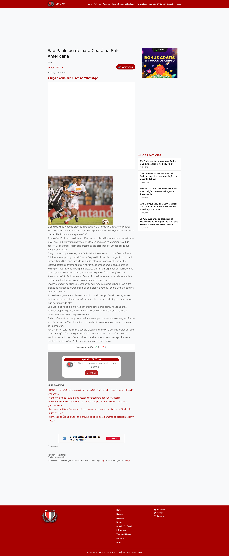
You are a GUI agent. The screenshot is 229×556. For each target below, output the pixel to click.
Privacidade (142, 4)
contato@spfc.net (127, 4)
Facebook (161, 509)
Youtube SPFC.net (157, 4)
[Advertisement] (114, 26)
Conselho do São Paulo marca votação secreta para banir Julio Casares (84, 397)
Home (89, 4)
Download (91, 373)
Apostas (106, 4)
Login (179, 4)
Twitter (160, 513)
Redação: (55, 67)
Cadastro (171, 4)
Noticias (97, 4)
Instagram (161, 516)
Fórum (114, 4)
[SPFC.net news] (91, 438)
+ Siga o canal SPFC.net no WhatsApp (73, 78)
